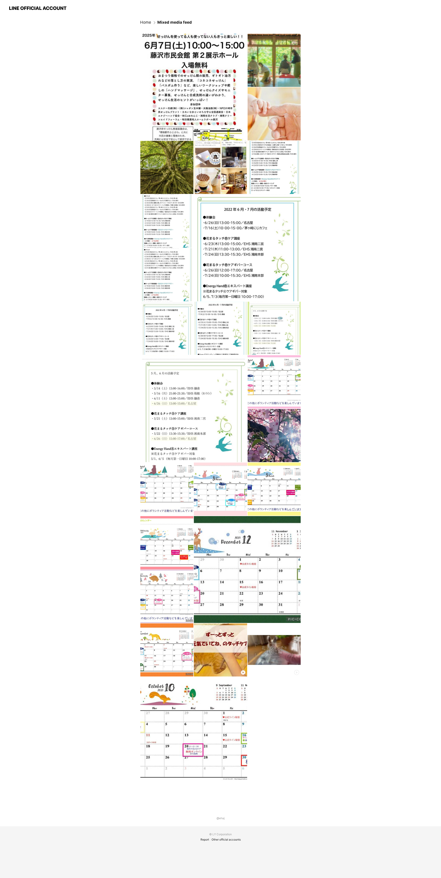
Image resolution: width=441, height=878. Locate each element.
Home (145, 22)
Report (205, 839)
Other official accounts (226, 839)
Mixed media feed (174, 22)
